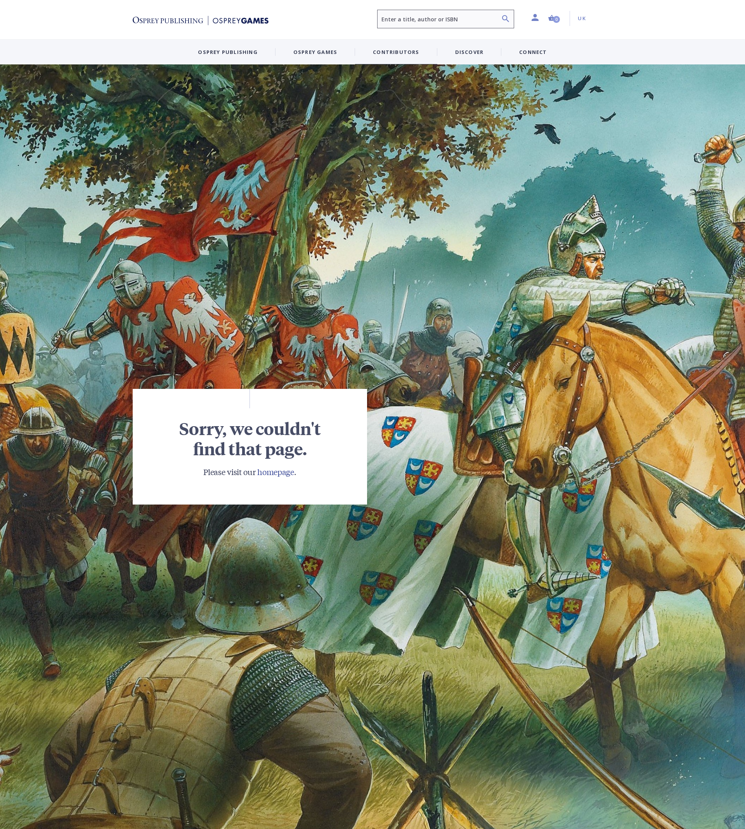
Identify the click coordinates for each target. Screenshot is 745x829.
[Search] (505, 19)
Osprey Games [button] (315, 52)
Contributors (396, 52)
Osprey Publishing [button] (227, 52)
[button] (554, 18)
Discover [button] (469, 52)
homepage (275, 472)
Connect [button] (533, 52)
